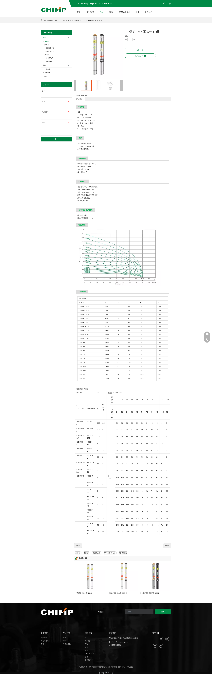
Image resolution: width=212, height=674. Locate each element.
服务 (137, 12)
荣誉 (42, 644)
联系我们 (148, 12)
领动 (123, 667)
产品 (101, 12)
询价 (139, 50)
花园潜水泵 (96, 553)
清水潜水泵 (50, 51)
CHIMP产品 (50, 61)
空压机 (45, 76)
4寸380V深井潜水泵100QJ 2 (117, 593)
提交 (56, 139)
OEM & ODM (124, 12)
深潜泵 (77, 553)
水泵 (44, 37)
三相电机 (47, 69)
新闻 (86, 657)
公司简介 (44, 637)
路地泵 (46, 55)
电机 (44, 65)
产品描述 (79, 99)
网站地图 (130, 667)
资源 (111, 12)
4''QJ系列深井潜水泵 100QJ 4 (150, 593)
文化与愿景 (45, 641)
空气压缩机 (67, 644)
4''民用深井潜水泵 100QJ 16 (85, 593)
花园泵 (86, 553)
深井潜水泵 (123, 553)
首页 (79, 12)
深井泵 (46, 41)
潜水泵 (46, 45)
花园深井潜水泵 (109, 553)
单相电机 (47, 73)
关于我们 (90, 12)
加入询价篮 (139, 56)
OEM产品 (49, 58)
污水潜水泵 (50, 48)
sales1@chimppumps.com (120, 642)
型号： (78, 96)
